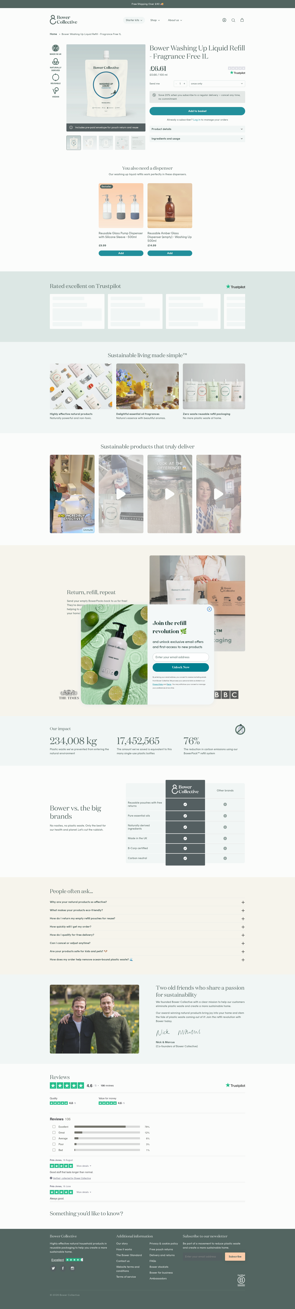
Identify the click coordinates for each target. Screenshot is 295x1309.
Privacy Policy (158, 684)
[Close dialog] (209, 609)
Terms (169, 684)
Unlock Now (180, 667)
